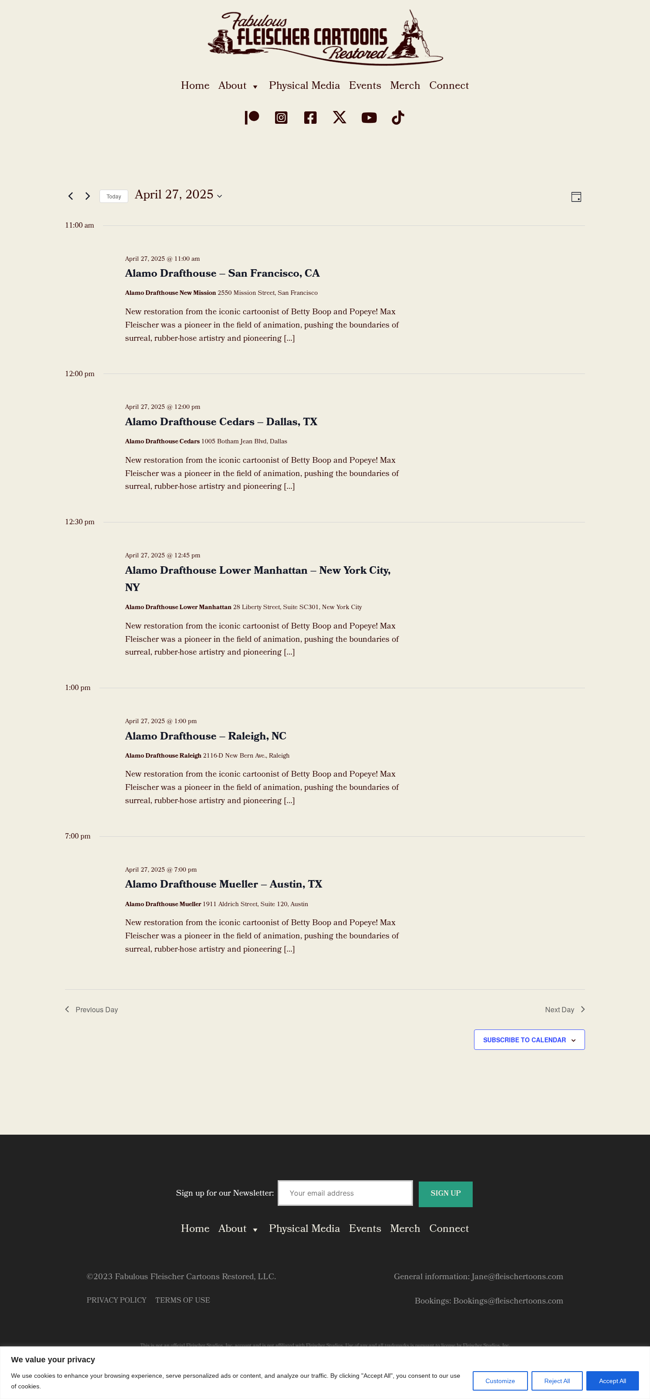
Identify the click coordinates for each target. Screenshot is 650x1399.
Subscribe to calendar (524, 1039)
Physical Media (304, 86)
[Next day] (87, 196)
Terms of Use (182, 1301)
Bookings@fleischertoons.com (508, 1302)
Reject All (557, 1380)
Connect (449, 86)
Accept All (612, 1380)
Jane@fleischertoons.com (517, 1278)
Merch (405, 86)
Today (114, 196)
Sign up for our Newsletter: (226, 1194)
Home (195, 86)
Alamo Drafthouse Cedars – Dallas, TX (221, 423)
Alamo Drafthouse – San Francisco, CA (222, 274)
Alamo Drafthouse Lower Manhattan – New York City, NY (257, 580)
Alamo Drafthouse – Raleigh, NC (206, 737)
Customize (500, 1380)
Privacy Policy (116, 1301)
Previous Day (97, 1009)
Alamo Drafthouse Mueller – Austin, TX (223, 885)
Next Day (559, 1009)
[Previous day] (70, 196)
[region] (325, 1372)
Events (365, 86)
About (232, 86)
